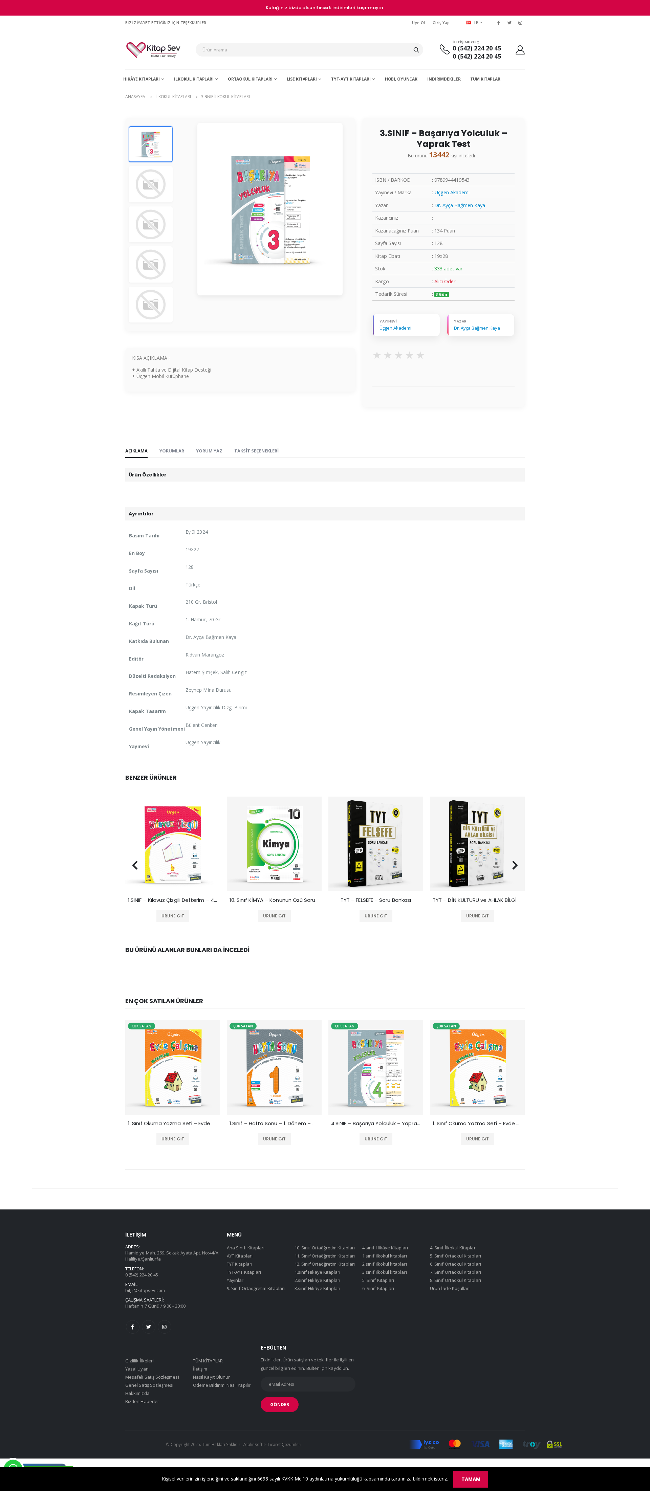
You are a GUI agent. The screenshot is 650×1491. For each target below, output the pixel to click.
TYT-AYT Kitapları (351, 79)
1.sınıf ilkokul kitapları (384, 1256)
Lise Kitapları (302, 79)
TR (476, 22)
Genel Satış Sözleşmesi (149, 1385)
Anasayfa (135, 96)
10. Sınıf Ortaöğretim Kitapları (325, 1248)
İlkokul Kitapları (194, 79)
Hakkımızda (137, 1393)
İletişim (200, 1369)
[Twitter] (509, 22)
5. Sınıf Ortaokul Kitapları (455, 1256)
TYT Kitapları (239, 1264)
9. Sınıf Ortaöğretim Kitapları (256, 1288)
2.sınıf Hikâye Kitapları (318, 1280)
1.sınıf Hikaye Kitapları (318, 1272)
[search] (416, 50)
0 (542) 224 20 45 (477, 48)
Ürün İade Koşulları (450, 1288)
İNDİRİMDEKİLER (443, 79)
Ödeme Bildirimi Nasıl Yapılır (222, 1385)
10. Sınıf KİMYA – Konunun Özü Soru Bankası (172, 900)
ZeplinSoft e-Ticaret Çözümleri (272, 1444)
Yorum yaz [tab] (209, 451)
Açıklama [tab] (136, 451)
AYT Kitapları (240, 1256)
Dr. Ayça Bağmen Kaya (459, 205)
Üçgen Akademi (452, 192)
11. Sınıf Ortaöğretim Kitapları (325, 1256)
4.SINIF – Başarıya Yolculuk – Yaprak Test (274, 1123)
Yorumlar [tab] (171, 451)
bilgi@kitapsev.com (145, 1290)
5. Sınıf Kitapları (378, 1280)
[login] (520, 49)
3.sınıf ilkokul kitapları (225, 96)
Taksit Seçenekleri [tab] (256, 451)
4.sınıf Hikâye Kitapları (385, 1248)
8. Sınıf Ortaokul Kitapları (455, 1280)
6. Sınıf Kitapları (378, 1288)
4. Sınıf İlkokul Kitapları (453, 1248)
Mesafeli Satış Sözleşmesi (152, 1377)
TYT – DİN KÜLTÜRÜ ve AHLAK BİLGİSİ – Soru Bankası (375, 900)
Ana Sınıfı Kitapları (245, 1248)
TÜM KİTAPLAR (485, 79)
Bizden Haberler (142, 1401)
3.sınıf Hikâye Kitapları (318, 1288)
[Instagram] (520, 22)
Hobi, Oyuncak (401, 79)
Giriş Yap (441, 22)
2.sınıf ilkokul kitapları (384, 1264)
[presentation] (135, 865)
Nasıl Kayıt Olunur (211, 1377)
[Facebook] (498, 22)
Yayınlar (235, 1280)
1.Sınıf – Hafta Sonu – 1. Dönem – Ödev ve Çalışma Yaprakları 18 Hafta (172, 1123)
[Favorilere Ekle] (163, 916)
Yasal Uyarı (137, 1369)
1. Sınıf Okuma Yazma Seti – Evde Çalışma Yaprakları (375, 1123)
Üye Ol (418, 22)
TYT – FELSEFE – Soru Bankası (274, 900)
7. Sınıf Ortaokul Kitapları (455, 1272)
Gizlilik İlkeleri (139, 1361)
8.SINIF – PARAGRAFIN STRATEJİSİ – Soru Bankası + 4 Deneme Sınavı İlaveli (477, 900)
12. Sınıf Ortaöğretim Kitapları (325, 1264)
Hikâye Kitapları (141, 79)
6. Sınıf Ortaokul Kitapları (455, 1264)
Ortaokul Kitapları (250, 79)
